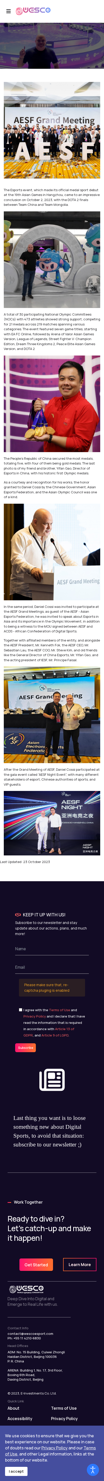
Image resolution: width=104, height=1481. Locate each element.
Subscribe (25, 1048)
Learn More (80, 1264)
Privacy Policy (34, 1016)
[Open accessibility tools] (93, 1470)
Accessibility (20, 1418)
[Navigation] (8, 11)
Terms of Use (59, 1010)
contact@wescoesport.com (30, 1333)
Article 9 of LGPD (54, 1035)
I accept (16, 1471)
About (13, 1408)
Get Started (36, 1265)
